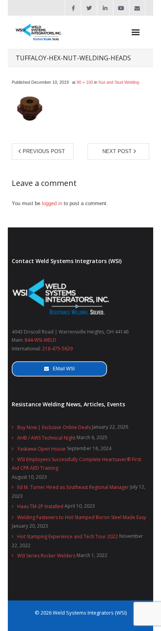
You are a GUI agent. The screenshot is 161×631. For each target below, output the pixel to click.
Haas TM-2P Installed (40, 506)
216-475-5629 (57, 348)
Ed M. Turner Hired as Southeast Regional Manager (73, 487)
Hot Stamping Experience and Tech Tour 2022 (67, 536)
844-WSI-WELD (40, 340)
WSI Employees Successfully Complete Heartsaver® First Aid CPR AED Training (76, 463)
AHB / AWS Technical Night (46, 437)
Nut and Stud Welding (118, 82)
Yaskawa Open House (41, 448)
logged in (52, 203)
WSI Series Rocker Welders (46, 555)
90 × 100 (85, 82)
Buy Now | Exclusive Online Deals (54, 427)
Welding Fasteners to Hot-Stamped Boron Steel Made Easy (81, 517)
